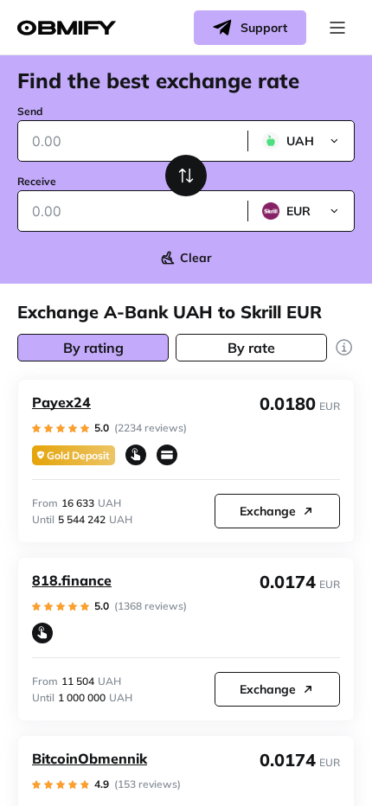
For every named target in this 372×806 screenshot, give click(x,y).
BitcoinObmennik (89, 758)
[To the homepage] (66, 28)
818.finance (72, 580)
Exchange (268, 511)
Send (29, 111)
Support (264, 27)
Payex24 (61, 402)
